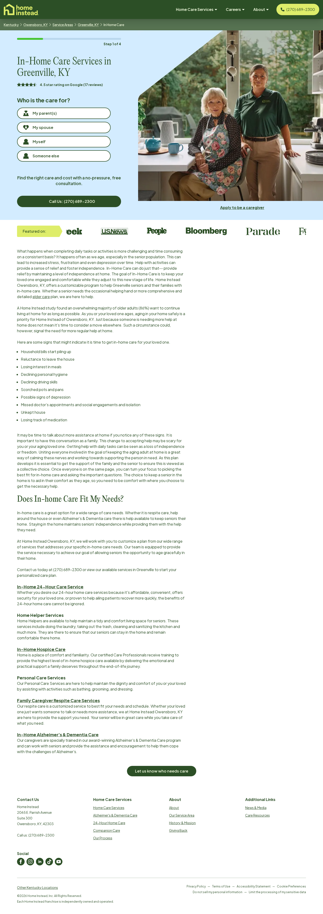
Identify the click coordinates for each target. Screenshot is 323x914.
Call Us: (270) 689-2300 (72, 201)
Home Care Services (108, 807)
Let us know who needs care (161, 770)
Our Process (102, 838)
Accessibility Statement (254, 886)
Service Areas (62, 25)
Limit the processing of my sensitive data (277, 892)
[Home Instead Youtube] (58, 861)
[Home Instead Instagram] (30, 861)
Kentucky (11, 25)
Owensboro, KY (35, 25)
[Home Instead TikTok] (49, 861)
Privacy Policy (196, 886)
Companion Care (106, 830)
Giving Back (178, 830)
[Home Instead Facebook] (21, 861)
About (174, 807)
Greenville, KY (88, 25)
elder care (41, 296)
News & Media (255, 807)
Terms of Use (221, 886)
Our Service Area (181, 815)
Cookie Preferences (291, 886)
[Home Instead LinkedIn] (40, 861)
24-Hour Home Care (109, 823)
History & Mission (182, 823)
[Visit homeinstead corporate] (21, 9)
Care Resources (257, 815)
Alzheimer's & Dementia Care (115, 815)
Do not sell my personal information (217, 892)
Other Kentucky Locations (37, 887)
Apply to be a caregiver (242, 207)
